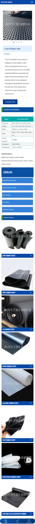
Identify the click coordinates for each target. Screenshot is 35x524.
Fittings (6, 202)
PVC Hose (6, 195)
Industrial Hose (9, 188)
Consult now (10, 102)
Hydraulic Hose (9, 180)
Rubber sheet (8, 209)
